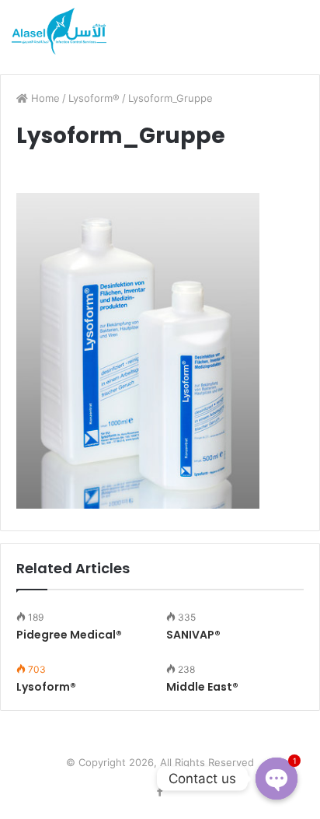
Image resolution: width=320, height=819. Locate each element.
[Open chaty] (276, 779)
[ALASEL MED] (59, 31)
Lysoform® (94, 98)
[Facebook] (160, 791)
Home (44, 98)
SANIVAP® (193, 634)
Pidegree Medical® (69, 634)
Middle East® (202, 687)
